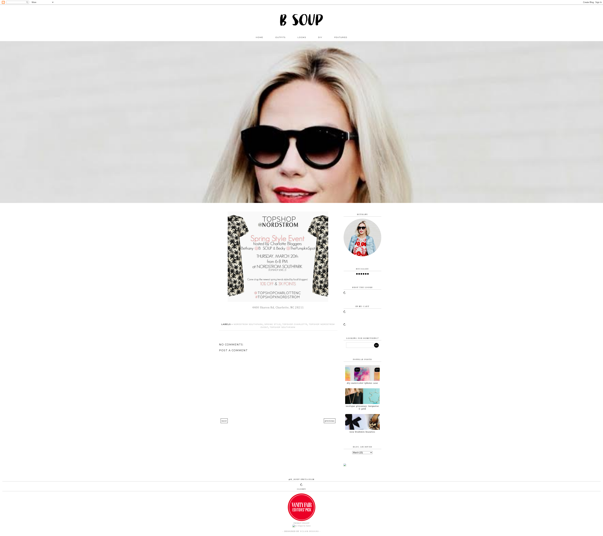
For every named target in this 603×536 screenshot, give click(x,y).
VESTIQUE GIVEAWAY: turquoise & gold (362, 407)
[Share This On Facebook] (272, 316)
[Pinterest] (363, 274)
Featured (340, 37)
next (224, 420)
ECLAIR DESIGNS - (310, 531)
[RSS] (359, 274)
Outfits (280, 37)
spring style (272, 324)
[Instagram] (361, 274)
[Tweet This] (276, 316)
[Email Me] (366, 274)
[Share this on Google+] (284, 316)
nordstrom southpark (248, 324)
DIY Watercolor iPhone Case (362, 383)
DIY (320, 37)
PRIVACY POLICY (301, 523)
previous (329, 420)
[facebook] (357, 274)
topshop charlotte (294, 324)
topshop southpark (283, 327)
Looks (302, 37)
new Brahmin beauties (362, 431)
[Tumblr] (368, 274)
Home (259, 37)
